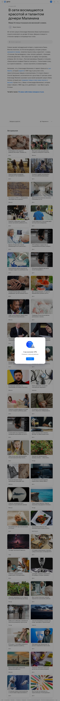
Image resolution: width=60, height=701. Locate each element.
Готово (30, 358)
